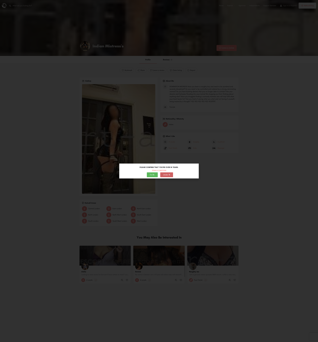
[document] (159, 171)
